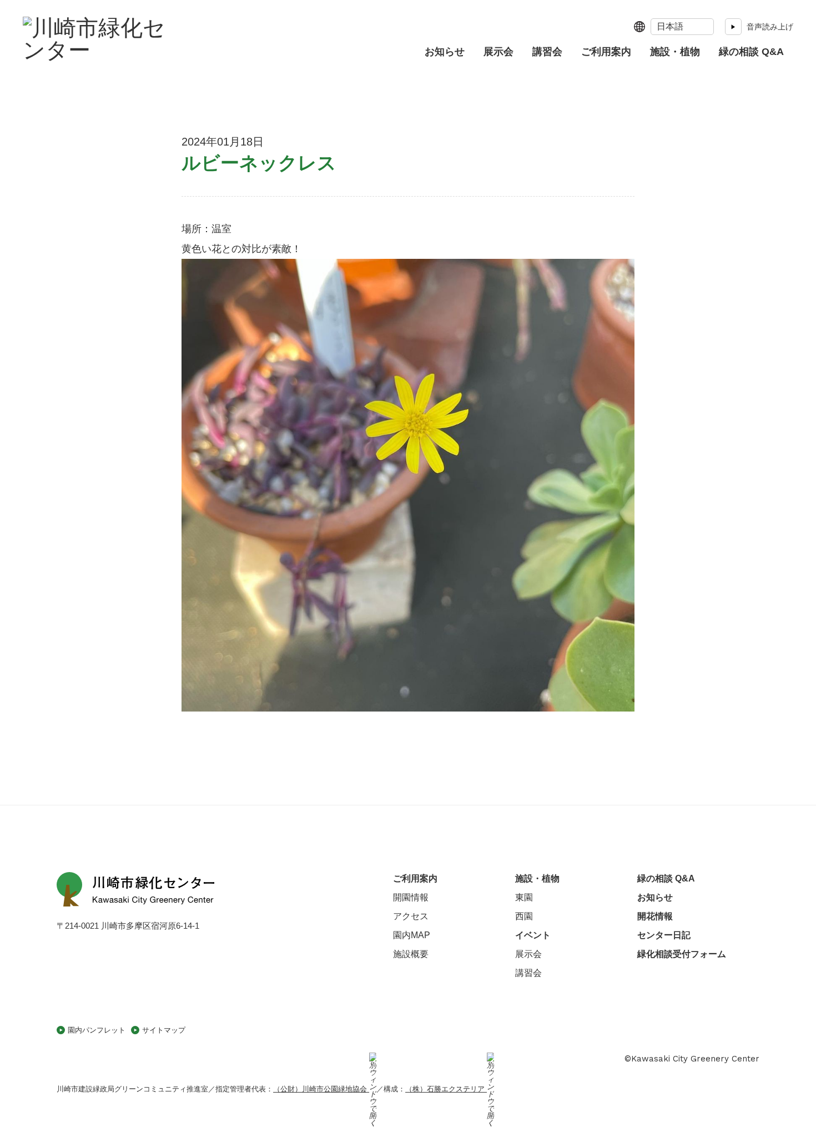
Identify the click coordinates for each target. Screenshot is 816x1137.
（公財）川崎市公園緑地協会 (321, 1089)
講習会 (547, 51)
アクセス (411, 916)
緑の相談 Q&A (751, 51)
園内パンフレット (96, 1030)
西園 (524, 916)
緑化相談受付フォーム (681, 954)
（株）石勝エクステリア (446, 1089)
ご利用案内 (606, 51)
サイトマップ (163, 1030)
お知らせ (445, 51)
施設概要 (411, 954)
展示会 (498, 51)
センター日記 (664, 935)
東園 (524, 897)
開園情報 (411, 897)
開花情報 (655, 916)
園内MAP (411, 935)
